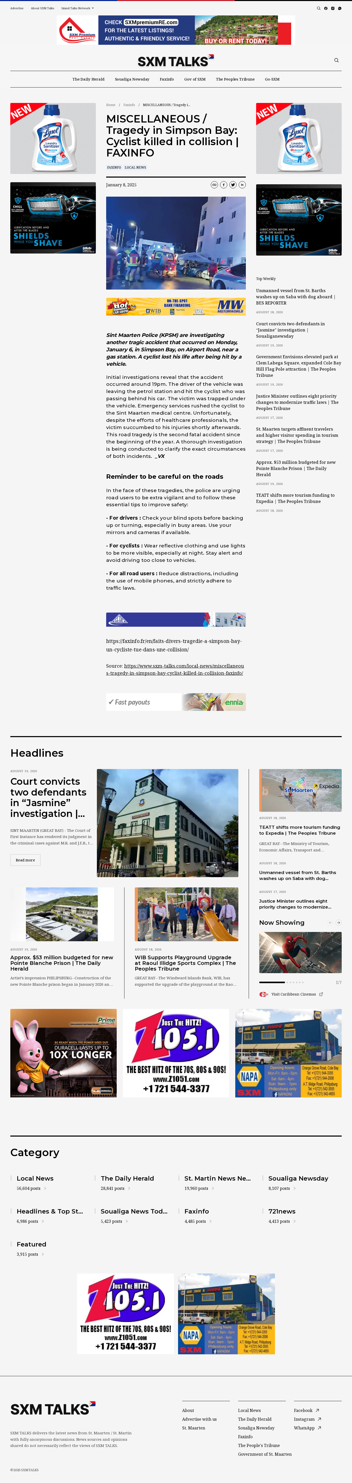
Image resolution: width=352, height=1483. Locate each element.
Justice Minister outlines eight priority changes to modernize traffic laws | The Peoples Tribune (297, 402)
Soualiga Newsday (132, 79)
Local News (135, 167)
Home (110, 105)
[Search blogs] (319, 8)
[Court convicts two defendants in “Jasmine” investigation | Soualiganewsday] (167, 823)
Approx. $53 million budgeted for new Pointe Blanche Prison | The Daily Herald (296, 468)
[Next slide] (339, 923)
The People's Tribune (259, 1445)
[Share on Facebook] (223, 184)
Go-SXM (272, 79)
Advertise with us (199, 1419)
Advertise (17, 8)
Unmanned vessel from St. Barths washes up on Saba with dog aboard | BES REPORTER (296, 297)
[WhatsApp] (340, 8)
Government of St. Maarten (265, 1454)
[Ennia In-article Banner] (176, 702)
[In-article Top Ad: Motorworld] (176, 307)
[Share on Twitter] (233, 184)
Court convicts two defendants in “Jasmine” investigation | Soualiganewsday (290, 330)
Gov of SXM (195, 79)
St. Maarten (193, 1428)
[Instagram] (333, 8)
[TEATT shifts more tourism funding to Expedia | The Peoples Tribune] (300, 790)
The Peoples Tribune (235, 79)
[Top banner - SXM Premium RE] (176, 30)
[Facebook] (326, 8)
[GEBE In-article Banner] (176, 620)
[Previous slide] (330, 923)
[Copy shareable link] (214, 184)
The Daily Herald (88, 79)
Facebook (303, 1410)
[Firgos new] (288, 1054)
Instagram (304, 1419)
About (188, 1410)
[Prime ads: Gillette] (53, 218)
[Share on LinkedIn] (242, 184)
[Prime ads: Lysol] (53, 138)
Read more (28, 859)
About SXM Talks (42, 8)
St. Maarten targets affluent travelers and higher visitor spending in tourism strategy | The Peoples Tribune (297, 435)
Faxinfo (167, 79)
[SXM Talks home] (176, 60)
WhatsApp (304, 1428)
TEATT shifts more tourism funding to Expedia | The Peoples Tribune (295, 498)
